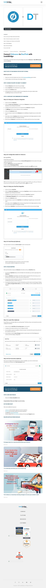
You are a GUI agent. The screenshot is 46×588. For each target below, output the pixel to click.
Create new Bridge (27, 77)
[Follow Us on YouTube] (26, 582)
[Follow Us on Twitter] (30, 582)
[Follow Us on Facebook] (15, 582)
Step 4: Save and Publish (8, 45)
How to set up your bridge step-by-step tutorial (11, 36)
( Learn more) (34, 166)
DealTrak (7, 411)
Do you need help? (7, 47)
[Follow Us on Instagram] (18, 582)
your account (16, 414)
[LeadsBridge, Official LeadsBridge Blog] (8, 2)
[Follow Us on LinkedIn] (22, 582)
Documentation (8, 29)
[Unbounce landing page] (13, 16)
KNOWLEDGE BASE (14, 412)
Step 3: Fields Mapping (7, 43)
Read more (6, 444)
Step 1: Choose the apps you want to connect (11, 38)
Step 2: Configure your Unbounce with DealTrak (12, 41)
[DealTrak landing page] (32, 16)
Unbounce (7, 410)
